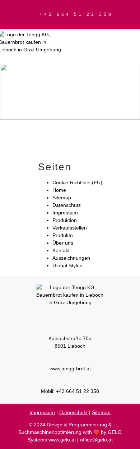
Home (59, 190)
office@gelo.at (96, 440)
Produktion (64, 220)
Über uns (62, 243)
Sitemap (61, 197)
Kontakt (61, 250)
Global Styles (67, 265)
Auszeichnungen (71, 258)
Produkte (62, 235)
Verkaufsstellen (69, 228)
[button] (117, 50)
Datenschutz (66, 205)
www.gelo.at (62, 440)
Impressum (65, 213)
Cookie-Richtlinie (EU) (77, 182)
